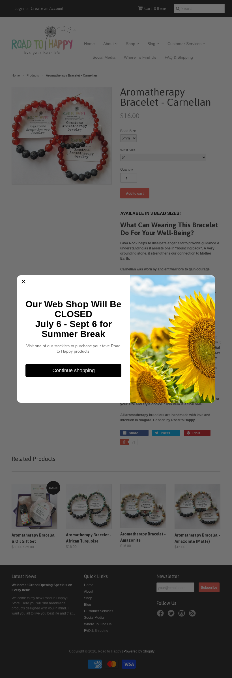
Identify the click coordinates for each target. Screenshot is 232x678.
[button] (23, 281)
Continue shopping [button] (73, 370)
